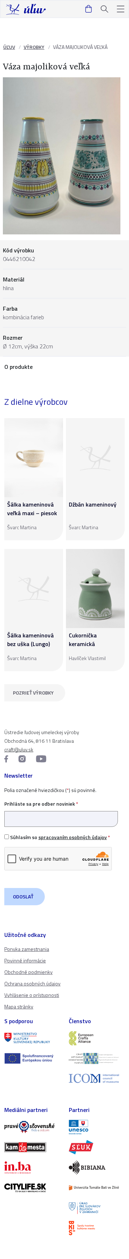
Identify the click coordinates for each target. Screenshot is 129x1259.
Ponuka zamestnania (26, 949)
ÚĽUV (9, 47)
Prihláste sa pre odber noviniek (41, 803)
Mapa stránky (18, 1006)
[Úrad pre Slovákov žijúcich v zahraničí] (97, 1208)
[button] (120, 9)
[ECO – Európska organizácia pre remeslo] (97, 1058)
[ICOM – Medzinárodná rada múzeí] (97, 1078)
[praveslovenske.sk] (32, 1127)
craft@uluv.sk (18, 749)
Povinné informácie (25, 960)
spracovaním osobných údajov (72, 837)
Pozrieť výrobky (33, 692)
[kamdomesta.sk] (32, 1147)
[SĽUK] (97, 1147)
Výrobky (34, 47)
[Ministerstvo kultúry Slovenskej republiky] (32, 1038)
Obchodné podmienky (28, 972)
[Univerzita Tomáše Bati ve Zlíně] (97, 1188)
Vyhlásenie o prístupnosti (31, 995)
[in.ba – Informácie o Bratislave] (32, 1167)
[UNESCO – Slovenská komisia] (97, 1127)
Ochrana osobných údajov (32, 983)
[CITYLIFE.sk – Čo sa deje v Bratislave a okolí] (32, 1188)
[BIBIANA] (97, 1167)
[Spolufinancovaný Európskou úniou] (32, 1058)
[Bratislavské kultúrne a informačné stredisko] (97, 1228)
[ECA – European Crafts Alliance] (97, 1038)
